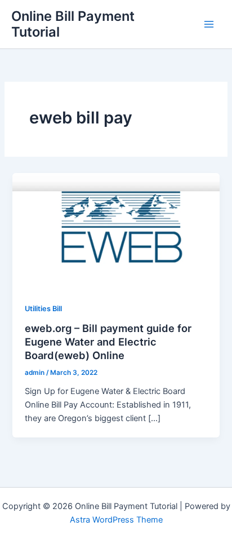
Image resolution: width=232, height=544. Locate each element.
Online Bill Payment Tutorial (73, 24)
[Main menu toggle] (209, 24)
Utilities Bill (43, 308)
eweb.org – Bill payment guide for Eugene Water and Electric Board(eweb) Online (108, 341)
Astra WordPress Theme (116, 520)
